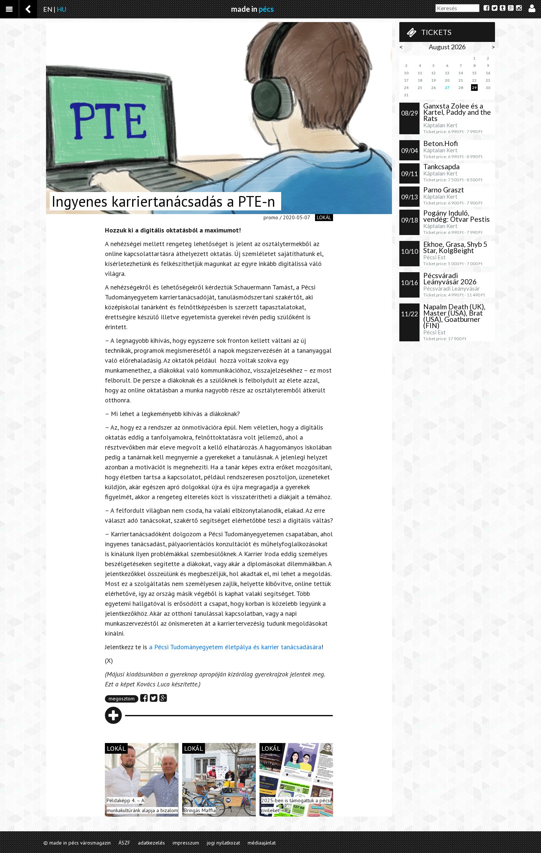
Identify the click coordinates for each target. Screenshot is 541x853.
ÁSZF (124, 842)
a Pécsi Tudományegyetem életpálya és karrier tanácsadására (235, 647)
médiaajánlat (262, 842)
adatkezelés (151, 842)
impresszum (186, 842)
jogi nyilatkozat (223, 842)
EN (47, 9)
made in (252, 8)
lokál (324, 217)
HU (61, 9)
